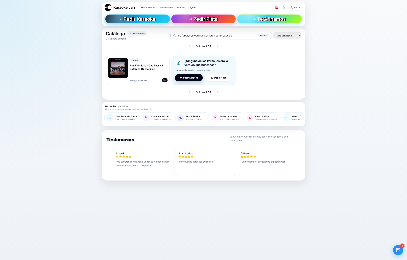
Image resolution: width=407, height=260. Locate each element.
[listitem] (121, 117)
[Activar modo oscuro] (284, 7)
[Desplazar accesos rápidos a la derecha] (301, 116)
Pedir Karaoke (190, 77)
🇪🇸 (276, 7)
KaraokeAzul (166, 7)
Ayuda (193, 7)
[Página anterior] (189, 46)
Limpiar (263, 35)
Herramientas (148, 7)
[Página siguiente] (217, 46)
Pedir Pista (220, 77)
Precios (181, 7)
